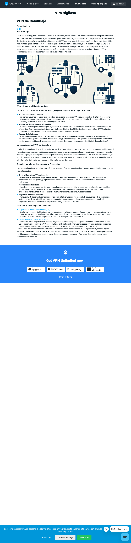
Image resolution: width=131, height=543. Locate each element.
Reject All (46, 537)
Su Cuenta (120, 4)
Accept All (84, 537)
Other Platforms (65, 277)
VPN (19, 29)
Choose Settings (65, 537)
